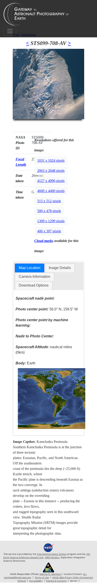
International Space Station (52, 554)
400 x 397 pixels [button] (49, 231)
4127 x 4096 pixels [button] (51, 181)
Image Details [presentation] (60, 268)
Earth (25, 363)
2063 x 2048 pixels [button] (51, 171)
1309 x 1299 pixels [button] (51, 221)
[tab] (29, 268)
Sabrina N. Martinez (50, 574)
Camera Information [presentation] (34, 276)
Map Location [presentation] (29, 268)
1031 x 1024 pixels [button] (51, 160)
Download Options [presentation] (33, 285)
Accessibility (36, 580)
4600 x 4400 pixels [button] (51, 191)
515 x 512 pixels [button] (49, 201)
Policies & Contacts (56, 580)
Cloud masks (43, 241)
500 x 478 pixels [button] (49, 211)
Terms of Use (42, 577)
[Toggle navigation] (10, 31)
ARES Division (52, 557)
